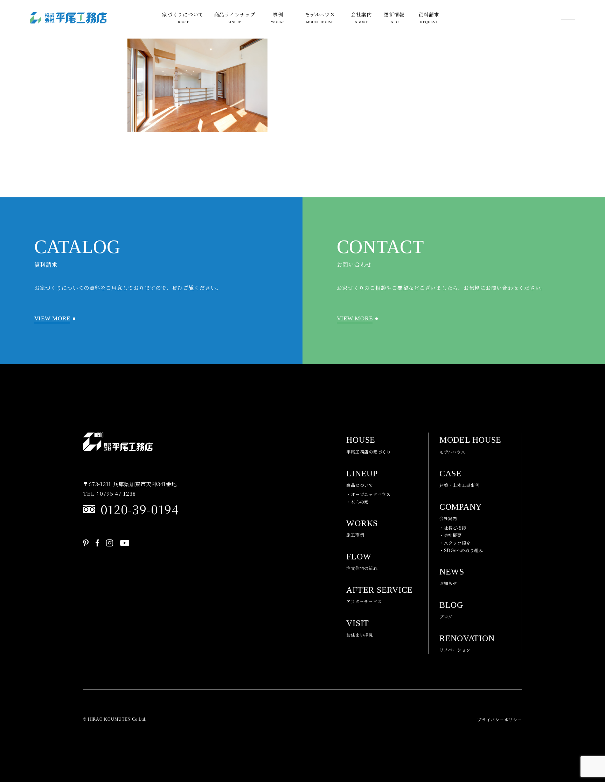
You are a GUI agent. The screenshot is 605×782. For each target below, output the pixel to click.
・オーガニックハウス (368, 494)
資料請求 (428, 17)
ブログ (451, 609)
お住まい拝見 (359, 628)
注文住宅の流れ (361, 561)
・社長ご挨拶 (452, 528)
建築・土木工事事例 (459, 478)
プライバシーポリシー (499, 719)
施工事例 (362, 528)
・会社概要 (450, 535)
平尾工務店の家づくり (368, 444)
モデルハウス (320, 17)
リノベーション (467, 643)
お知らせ (451, 576)
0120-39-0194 (139, 509)
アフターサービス (379, 594)
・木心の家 (357, 502)
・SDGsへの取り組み (461, 550)
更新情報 (394, 17)
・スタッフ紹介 (455, 543)
